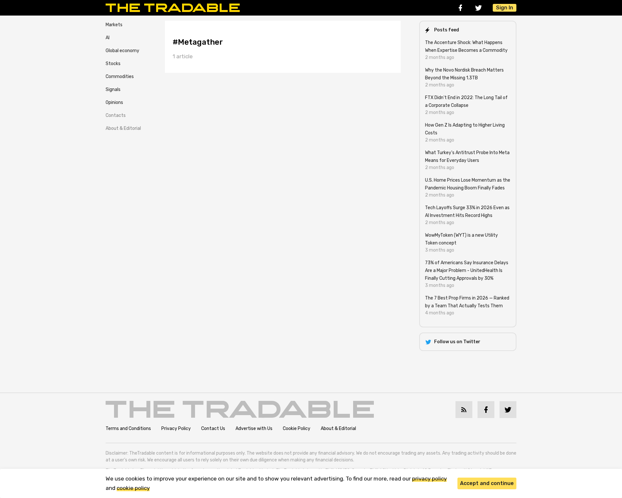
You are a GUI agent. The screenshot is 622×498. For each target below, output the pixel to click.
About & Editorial (123, 128)
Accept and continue (487, 483)
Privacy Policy (176, 428)
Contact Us (213, 428)
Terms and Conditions (128, 428)
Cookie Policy (296, 428)
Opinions (114, 102)
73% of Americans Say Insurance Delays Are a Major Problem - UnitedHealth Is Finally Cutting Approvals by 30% (466, 270)
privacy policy (429, 478)
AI (107, 37)
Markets (114, 25)
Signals (113, 89)
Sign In (504, 8)
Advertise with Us (254, 428)
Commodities (120, 76)
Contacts (116, 115)
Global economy (122, 50)
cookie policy (133, 488)
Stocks (113, 63)
